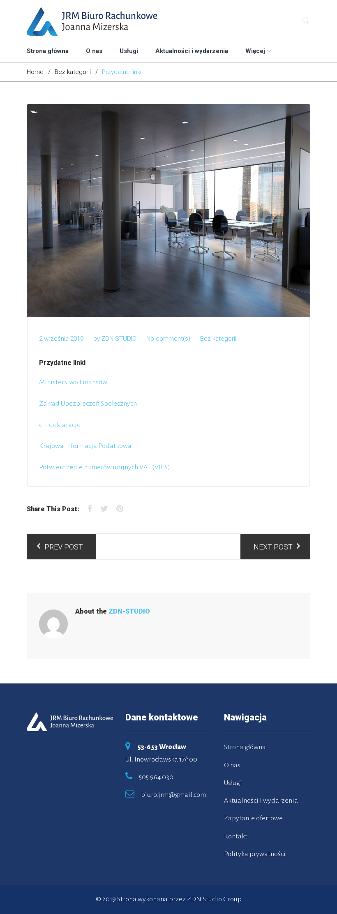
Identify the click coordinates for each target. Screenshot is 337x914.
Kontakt (235, 836)
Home (35, 72)
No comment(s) (168, 338)
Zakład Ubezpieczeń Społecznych (88, 403)
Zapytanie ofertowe (253, 818)
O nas (94, 51)
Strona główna (48, 51)
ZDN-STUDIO (119, 338)
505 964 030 (156, 777)
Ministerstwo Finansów (73, 382)
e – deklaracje (60, 425)
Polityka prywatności (255, 854)
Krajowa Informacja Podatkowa (85, 446)
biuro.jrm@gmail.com (173, 795)
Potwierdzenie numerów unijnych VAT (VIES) (104, 467)
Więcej (255, 51)
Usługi (129, 51)
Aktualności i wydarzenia (191, 51)
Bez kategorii (73, 72)
